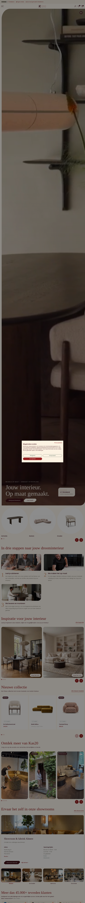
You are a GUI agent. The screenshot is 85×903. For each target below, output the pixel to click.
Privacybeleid (58, 443)
